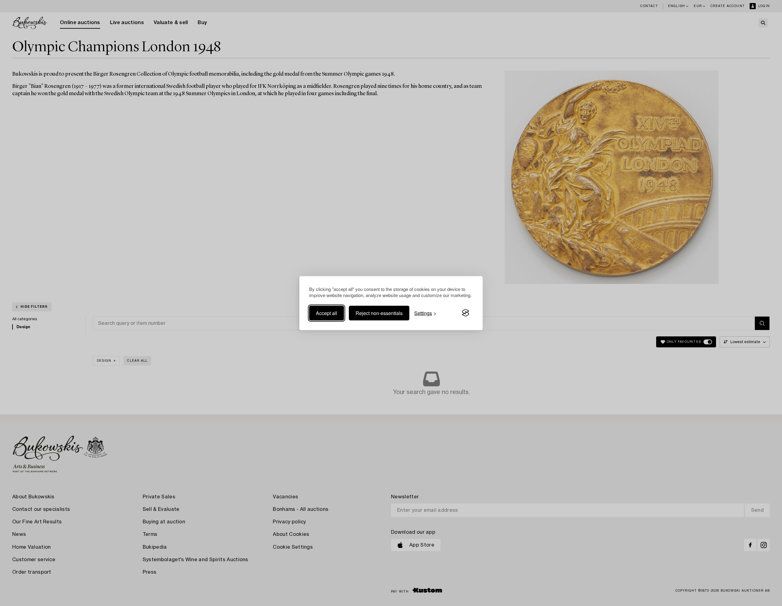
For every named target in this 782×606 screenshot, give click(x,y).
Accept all (326, 312)
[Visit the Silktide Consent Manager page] (465, 313)
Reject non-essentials (379, 312)
